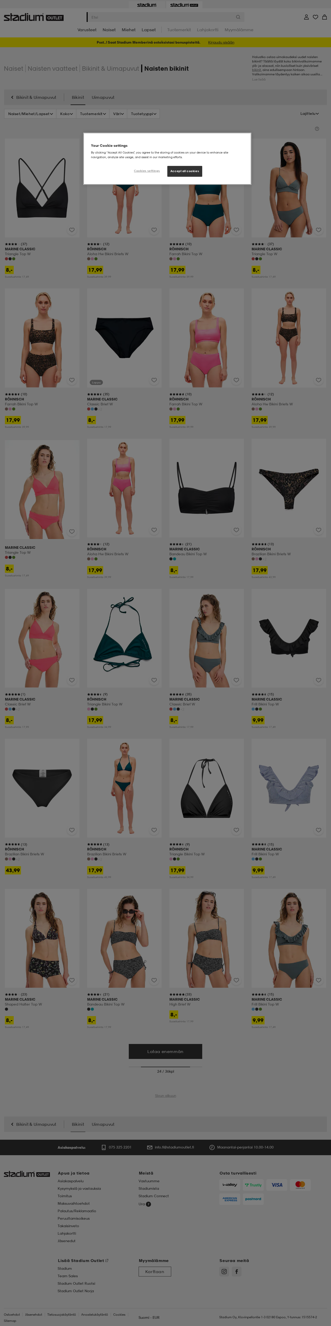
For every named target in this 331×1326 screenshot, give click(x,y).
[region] (167, 159)
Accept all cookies (184, 171)
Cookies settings (147, 171)
